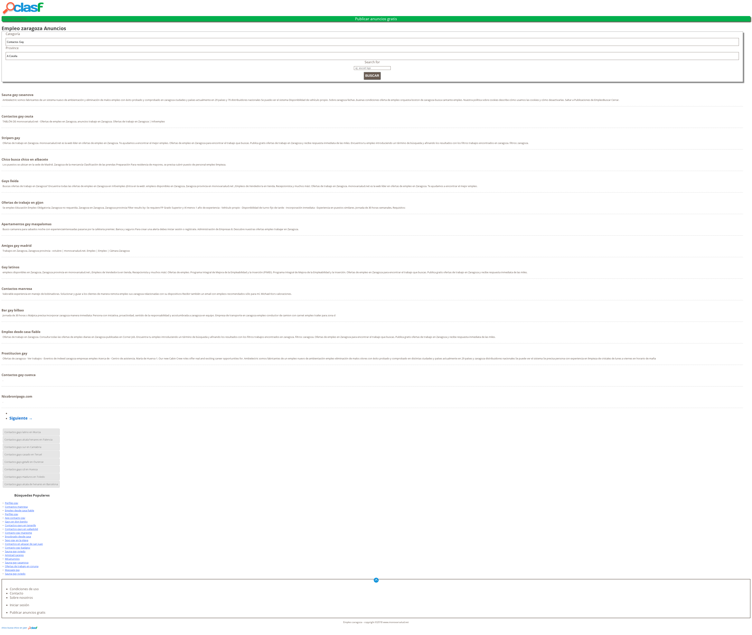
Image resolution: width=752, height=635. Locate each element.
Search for (372, 62)
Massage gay (12, 570)
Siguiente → (21, 418)
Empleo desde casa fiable (19, 510)
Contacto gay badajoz (17, 547)
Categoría (13, 34)
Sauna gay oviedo (15, 551)
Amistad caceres (14, 555)
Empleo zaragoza (14, 18)
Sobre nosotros (21, 597)
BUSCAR (372, 76)
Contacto (16, 593)
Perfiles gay (11, 503)
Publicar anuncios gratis (376, 18)
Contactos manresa (16, 506)
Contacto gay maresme (18, 533)
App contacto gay (15, 518)
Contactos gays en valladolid (21, 529)
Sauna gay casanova (16, 562)
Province (12, 48)
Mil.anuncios (12, 559)
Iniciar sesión (19, 605)
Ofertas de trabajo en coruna (21, 566)
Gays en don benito (16, 521)
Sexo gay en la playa (16, 540)
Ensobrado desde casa (18, 536)
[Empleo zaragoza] (25, 14)
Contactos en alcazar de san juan (24, 544)
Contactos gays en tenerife (20, 525)
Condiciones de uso (24, 589)
